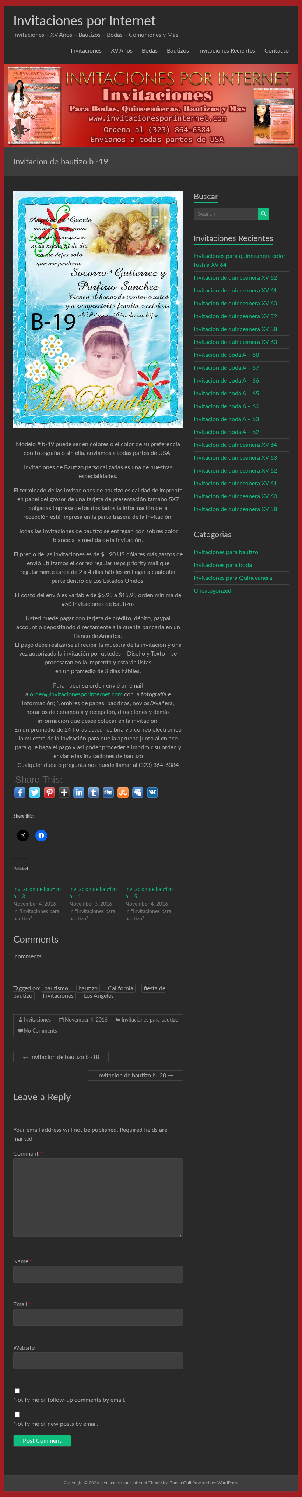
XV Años (122, 51)
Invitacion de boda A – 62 (226, 432)
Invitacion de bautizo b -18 (61, 1057)
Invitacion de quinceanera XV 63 (235, 342)
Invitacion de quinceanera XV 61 (235, 291)
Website (24, 1348)
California (120, 988)
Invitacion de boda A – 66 (226, 381)
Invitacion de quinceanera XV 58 (235, 329)
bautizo (88, 988)
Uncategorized (212, 591)
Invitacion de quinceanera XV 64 (235, 445)
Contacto (276, 51)
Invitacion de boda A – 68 (226, 355)
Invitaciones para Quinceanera (233, 578)
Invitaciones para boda (223, 565)
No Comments (40, 1031)
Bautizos (178, 51)
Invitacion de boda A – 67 (226, 368)
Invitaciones (86, 51)
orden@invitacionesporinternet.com (76, 694)
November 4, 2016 (86, 1020)
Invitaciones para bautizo (150, 1020)
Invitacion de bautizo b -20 (135, 1075)
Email (22, 1304)
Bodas (150, 51)
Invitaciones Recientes (226, 51)
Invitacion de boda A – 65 (226, 393)
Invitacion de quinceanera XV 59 (235, 316)
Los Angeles (99, 996)
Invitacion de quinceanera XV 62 (235, 278)
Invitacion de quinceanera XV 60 (235, 303)
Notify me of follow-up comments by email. (69, 1400)
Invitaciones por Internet (84, 21)
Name (22, 1261)
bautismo (56, 988)
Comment (28, 1154)
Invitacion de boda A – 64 (226, 406)
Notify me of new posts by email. (55, 1424)
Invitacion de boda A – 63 (226, 419)
